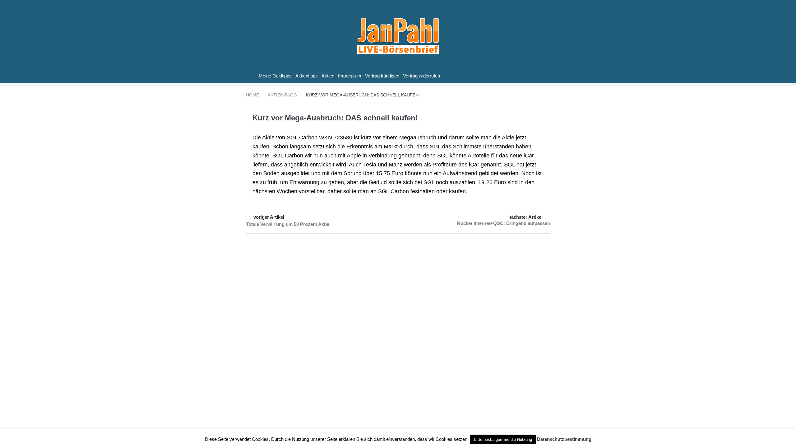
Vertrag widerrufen (421, 75)
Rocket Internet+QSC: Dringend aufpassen (503, 223)
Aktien (328, 75)
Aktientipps (306, 75)
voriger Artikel (268, 217)
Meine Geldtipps (275, 75)
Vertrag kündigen (382, 75)
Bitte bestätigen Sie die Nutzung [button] (503, 439)
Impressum (349, 75)
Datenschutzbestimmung (564, 439)
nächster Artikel (525, 217)
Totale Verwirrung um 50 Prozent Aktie (287, 224)
